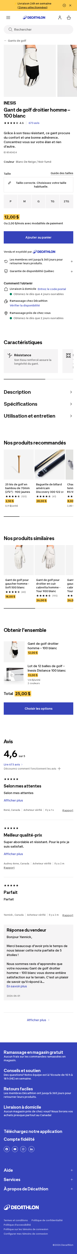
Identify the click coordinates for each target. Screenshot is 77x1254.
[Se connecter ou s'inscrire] (59, 17)
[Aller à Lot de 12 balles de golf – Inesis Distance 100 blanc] (14, 674)
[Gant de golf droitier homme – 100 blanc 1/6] (30, 71)
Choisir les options (39, 708)
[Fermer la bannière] (70, 5)
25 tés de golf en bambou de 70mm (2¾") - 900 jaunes (17, 488)
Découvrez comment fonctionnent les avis (30, 768)
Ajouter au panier (38, 237)
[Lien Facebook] (7, 1149)
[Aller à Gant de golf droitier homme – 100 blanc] (14, 651)
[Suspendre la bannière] (64, 5)
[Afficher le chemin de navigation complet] (5, 40)
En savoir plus (17, 986)
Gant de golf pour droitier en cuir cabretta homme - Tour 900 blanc (48, 585)
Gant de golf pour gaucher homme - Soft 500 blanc (17, 583)
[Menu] (8, 17)
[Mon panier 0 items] (68, 17)
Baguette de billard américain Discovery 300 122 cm (49, 488)
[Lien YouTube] (15, 1149)
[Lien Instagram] (23, 1149)
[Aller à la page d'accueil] (34, 17)
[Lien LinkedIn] (31, 1149)
